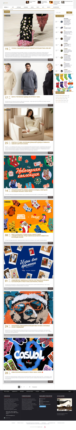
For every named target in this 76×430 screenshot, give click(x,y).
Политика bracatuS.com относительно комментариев (38, 423)
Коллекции (19, 7)
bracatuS (7, 288)
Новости (48, 7)
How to (38, 7)
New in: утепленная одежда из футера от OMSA (25, 97)
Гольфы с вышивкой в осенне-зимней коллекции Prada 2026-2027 (31, 48)
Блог (13, 7)
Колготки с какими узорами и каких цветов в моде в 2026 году (68, 71)
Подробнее (50, 59)
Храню (41, 400)
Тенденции (26, 7)
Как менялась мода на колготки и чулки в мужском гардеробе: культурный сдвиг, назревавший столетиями (67, 39)
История (37, 391)
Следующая (34, 386)
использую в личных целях (45, 404)
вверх (70, 391)
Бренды (43, 391)
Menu (6, 7)
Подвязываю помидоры (44, 401)
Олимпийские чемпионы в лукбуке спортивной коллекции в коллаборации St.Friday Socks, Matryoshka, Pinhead (30, 280)
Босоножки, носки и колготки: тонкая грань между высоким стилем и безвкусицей (68, 51)
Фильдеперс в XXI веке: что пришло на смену (67, 28)
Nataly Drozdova (8, 59)
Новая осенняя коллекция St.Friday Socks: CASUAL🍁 (27, 372)
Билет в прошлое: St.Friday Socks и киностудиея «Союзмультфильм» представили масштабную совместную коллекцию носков (30, 236)
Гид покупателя (56, 7)
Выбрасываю (42, 398)
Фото (43, 7)
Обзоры (32, 7)
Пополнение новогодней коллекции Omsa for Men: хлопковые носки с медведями (30, 326)
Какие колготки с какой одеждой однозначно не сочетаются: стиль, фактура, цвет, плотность (68, 33)
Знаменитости (14, 391)
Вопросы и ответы (29, 391)
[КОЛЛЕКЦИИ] (28, 14)
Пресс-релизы (66, 18)
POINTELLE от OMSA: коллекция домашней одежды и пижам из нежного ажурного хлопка (30, 143)
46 (29, 386)
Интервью (22, 391)
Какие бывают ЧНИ (65, 95)
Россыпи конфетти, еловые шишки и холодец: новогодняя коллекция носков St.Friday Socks (29, 190)
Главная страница (6, 9)
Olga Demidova (8, 335)
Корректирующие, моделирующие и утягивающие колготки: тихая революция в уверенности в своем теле (68, 65)
